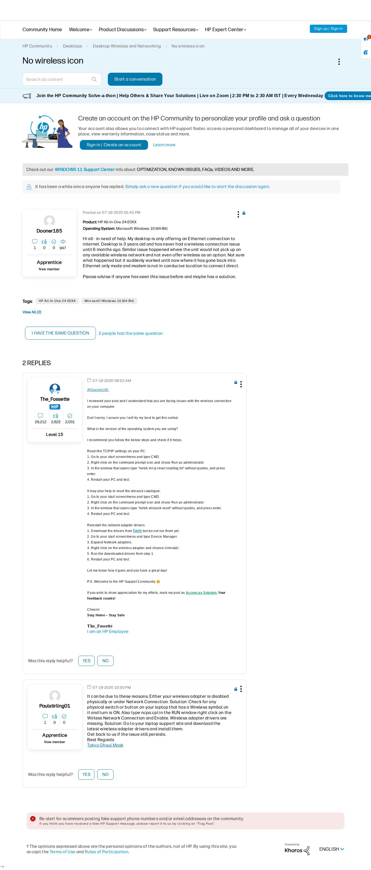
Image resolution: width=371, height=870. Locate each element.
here (137, 530)
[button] (237, 213)
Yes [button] (86, 660)
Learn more (164, 144)
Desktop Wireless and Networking (127, 46)
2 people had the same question (131, 333)
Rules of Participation (106, 851)
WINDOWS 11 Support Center (85, 169)
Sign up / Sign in (328, 28)
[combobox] (62, 79)
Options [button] (342, 62)
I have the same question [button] (60, 333)
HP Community (37, 46)
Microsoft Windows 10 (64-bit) (109, 301)
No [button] (105, 660)
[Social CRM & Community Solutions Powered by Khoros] (297, 849)
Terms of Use (63, 851)
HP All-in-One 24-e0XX (57, 301)
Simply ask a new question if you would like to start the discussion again (197, 186)
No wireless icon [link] (188, 46)
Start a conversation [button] (135, 79)
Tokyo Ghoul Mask (105, 745)
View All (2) (32, 312)
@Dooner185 (97, 390)
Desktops (72, 46)
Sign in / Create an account (114, 144)
